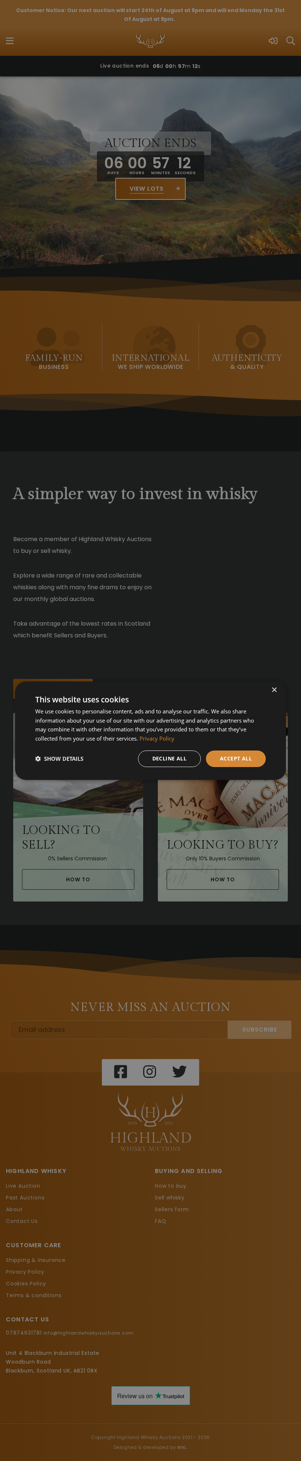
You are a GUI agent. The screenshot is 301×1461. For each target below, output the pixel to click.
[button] (59, 759)
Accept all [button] (236, 758)
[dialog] (150, 730)
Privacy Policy (156, 738)
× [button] (274, 689)
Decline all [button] (169, 758)
